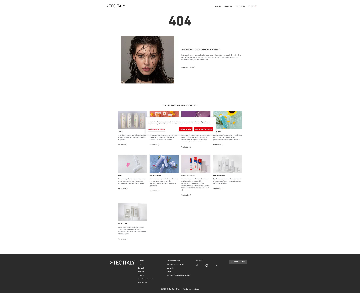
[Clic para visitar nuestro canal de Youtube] (216, 265)
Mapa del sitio (142, 282)
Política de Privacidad (174, 261)
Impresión (170, 268)
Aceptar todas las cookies (203, 129)
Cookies (169, 272)
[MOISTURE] (227, 131)
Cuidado (141, 261)
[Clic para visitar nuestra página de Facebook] (197, 265)
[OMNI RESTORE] (164, 177)
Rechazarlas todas (185, 129)
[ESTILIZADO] (132, 223)
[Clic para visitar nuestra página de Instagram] (207, 265)
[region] (181, 126)
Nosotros (141, 272)
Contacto (141, 275)
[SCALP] (132, 177)
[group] (180, 177)
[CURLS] (132, 131)
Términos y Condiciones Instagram (178, 275)
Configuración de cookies (156, 129)
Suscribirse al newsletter (146, 279)
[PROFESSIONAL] (227, 177)
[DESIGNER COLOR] (195, 177)
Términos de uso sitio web (175, 264)
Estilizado (141, 268)
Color (140, 264)
